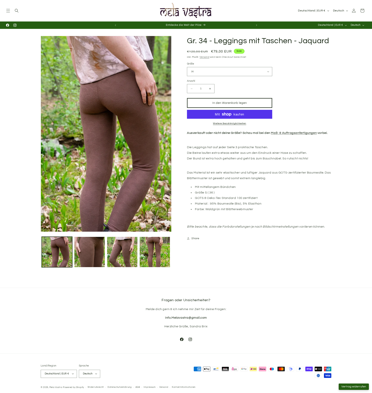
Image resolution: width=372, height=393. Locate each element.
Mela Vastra (55, 387)
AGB (137, 387)
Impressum (150, 387)
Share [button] (195, 238)
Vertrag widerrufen (353, 386)
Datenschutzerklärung (120, 387)
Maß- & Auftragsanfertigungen (294, 132)
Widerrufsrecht (96, 387)
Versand (204, 57)
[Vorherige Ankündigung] (115, 25)
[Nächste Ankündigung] (256, 25)
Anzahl (191, 81)
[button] (8, 10)
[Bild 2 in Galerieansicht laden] (89, 252)
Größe (190, 63)
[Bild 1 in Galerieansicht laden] (57, 252)
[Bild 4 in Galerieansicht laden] (155, 252)
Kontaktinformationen (183, 387)
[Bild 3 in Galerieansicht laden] (122, 252)
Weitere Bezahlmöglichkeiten (229, 123)
